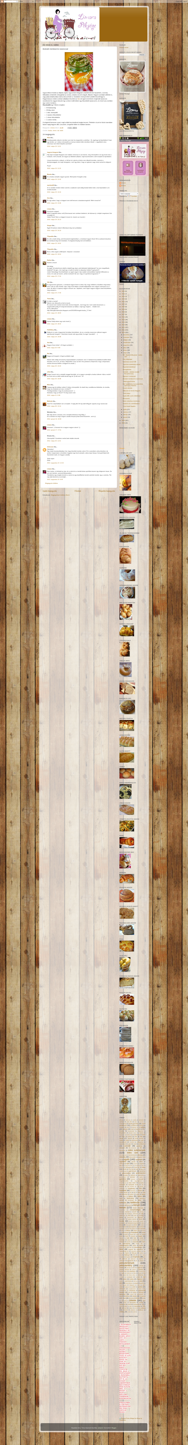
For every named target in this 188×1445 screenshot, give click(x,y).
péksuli (141, 1260)
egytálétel (122, 1161)
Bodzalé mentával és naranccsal (133, 379)
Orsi (48, 198)
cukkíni (127, 1140)
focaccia (121, 1167)
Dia (48, 353)
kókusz (121, 1217)
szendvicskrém (132, 1288)
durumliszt (122, 1150)
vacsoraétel (133, 1302)
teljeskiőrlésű (140, 1294)
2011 (123, 330)
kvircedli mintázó (131, 1228)
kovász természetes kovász (136, 1221)
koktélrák (141, 1215)
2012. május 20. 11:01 (54, 441)
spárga (136, 1283)
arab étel (129, 1122)
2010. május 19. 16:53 (54, 254)
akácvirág (128, 1120)
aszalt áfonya (123, 1123)
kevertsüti (121, 1213)
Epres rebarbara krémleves (131, 401)
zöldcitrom (133, 1310)
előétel (141, 1161)
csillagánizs (140, 1142)
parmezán (122, 1260)
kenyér (122, 1207)
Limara (49, 209)
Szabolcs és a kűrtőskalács (131, 403)
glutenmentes (126, 1173)
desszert (122, 1148)
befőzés (124, 1129)
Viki (48, 282)
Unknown (50, 447)
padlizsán (124, 1259)
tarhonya (141, 1292)
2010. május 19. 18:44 (54, 324)
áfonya (121, 1120)
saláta (132, 1279)
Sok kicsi (135, 1281)
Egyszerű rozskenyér (129, 376)
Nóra (48, 384)
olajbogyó (127, 1255)
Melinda (49, 401)
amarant (141, 1120)
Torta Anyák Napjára (129, 406)
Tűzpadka (50, 236)
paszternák (130, 1260)
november (126, 337)
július (125, 347)
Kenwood (129, 1205)
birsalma (121, 1131)
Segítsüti (139, 1279)
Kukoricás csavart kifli (129, 362)
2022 (123, 301)
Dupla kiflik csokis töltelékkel (131, 396)
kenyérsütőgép (135, 1210)
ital (58, 130)
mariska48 (50, 185)
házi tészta (140, 1186)
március (125, 412)
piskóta (121, 1267)
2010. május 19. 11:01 (54, 146)
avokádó (121, 1127)
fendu (131, 1165)
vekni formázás (123, 1306)
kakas (124, 1196)
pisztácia (129, 1267)
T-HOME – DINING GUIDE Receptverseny (131, 372)
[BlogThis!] (70, 128)
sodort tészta (128, 1281)
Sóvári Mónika (128, 1283)
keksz (139, 1200)
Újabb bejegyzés (50, 491)
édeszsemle (132, 1157)
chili (141, 1136)
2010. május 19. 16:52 (54, 243)
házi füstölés (130, 1186)
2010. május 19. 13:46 (54, 203)
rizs (144, 1273)
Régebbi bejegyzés (107, 491)
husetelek (122, 1190)
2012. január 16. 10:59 (54, 419)
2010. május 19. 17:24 (54, 276)
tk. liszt (123, 1298)
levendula (134, 1232)
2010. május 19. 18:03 (54, 313)
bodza (50, 130)
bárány (128, 1127)
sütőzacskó (122, 1289)
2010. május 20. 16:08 (54, 378)
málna (128, 1240)
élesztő (133, 1161)
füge (137, 1169)
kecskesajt (131, 1200)
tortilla (144, 1298)
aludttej (134, 1120)
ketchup (141, 1211)
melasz (134, 1245)
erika (48, 372)
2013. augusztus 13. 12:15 (55, 463)
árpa (136, 1121)
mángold (121, 1241)
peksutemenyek (126, 1263)
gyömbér (132, 1177)
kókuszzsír (122, 1219)
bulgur (123, 1136)
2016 (123, 317)
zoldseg (143, 1308)
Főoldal (78, 491)
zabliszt (131, 1308)
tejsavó (132, 1294)
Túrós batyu (126, 393)
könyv (121, 1225)
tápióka (134, 1292)
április (125, 409)
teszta (127, 1296)
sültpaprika (131, 1285)
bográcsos (122, 1134)
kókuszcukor (130, 1217)
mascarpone (126, 1243)
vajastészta (122, 1304)
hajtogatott (122, 1184)
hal (142, 1184)
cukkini (121, 1140)
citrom (55, 130)
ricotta (139, 1273)
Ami (48, 342)
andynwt (100, 1428)
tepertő (121, 1296)
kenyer (137, 1205)
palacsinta (133, 1258)
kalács (139, 1196)
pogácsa (139, 1267)
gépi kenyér (132, 1171)
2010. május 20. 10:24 (54, 366)
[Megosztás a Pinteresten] (76, 128)
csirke (129, 1144)
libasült (131, 1234)
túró (144, 1300)
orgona (143, 1255)
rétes (134, 1273)
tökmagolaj (124, 1300)
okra (120, 1255)
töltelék (132, 1300)
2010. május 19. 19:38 (54, 336)
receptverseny (141, 1271)
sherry (121, 1281)
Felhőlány (50, 330)
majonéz (121, 1238)
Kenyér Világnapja (138, 1208)
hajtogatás (140, 1182)
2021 (123, 304)
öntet (122, 1257)
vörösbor (124, 1308)
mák (128, 1238)
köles (142, 1223)
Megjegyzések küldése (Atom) (60, 495)
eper (128, 1163)
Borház (138, 1134)
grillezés (133, 1175)
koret (140, 1219)
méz (130, 1247)
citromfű (130, 1138)
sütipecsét (127, 1287)
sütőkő (134, 1287)
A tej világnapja (127, 359)
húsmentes (132, 1190)
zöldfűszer (140, 1310)
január (125, 417)
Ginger (49, 225)
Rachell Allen (123, 1271)
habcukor (133, 1179)
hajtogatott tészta (133, 1184)
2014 (123, 322)
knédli (134, 1215)
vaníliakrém (136, 1304)
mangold (142, 1240)
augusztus (126, 345)
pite (134, 1267)
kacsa (137, 1194)
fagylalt (142, 1163)
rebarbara (132, 1271)
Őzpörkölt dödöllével (129, 367)
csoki (134, 1144)
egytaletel (139, 1159)
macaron (133, 1236)
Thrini (49, 298)
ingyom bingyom (52, 152)
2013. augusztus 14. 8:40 (55, 479)
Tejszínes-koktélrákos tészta (131, 364)
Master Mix (139, 1243)
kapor (120, 1198)
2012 (123, 327)
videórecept (137, 1306)
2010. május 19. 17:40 (54, 293)
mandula (134, 1240)
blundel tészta (132, 1133)
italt (78, 99)
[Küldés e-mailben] (69, 128)
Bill (143, 1129)
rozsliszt (138, 1277)
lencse (143, 1230)
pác (144, 1257)
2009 (123, 420)
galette (142, 1169)
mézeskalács (138, 1247)
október (125, 340)
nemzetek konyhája (136, 1251)
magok (140, 1236)
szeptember (127, 342)
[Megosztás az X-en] (72, 128)
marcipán (135, 1241)
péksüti (141, 1265)
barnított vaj (135, 1127)
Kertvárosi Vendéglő (124, 1211)
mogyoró (130, 1249)
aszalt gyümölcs (133, 1123)
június (125, 350)
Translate (134, 196)
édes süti (132, 1152)
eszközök (135, 1163)
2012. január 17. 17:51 (54, 430)
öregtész (128, 1257)
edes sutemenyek (136, 1150)
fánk (120, 1165)
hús (140, 1188)
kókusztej (140, 1217)
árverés (141, 1121)
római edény (132, 1275)
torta (137, 1298)
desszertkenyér (132, 1148)
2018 (123, 312)
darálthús (139, 1146)
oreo (139, 1255)
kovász (121, 1221)
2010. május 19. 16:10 (54, 230)
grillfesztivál (140, 1175)
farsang (126, 1165)
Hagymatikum (122, 1182)
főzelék (124, 1169)
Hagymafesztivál (123, 1181)
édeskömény (131, 1155)
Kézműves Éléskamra (132, 1213)
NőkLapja (134, 1253)
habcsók (141, 1179)
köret (135, 1225)
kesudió (134, 1211)
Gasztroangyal (123, 1171)
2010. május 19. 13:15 (54, 192)
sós (120, 1283)
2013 (123, 324)
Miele (121, 1249)
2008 (123, 423)
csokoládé (127, 1146)
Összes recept (123, 47)
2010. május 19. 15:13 (54, 219)
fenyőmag (137, 1165)
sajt (144, 1277)
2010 (123, 332)
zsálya (129, 1311)
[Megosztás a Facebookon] (74, 128)
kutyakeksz (122, 1228)
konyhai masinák (132, 1219)
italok (61, 130)
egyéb (126, 1159)
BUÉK (143, 1134)
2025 (123, 294)
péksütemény (125, 1265)
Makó (134, 1238)
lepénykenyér (125, 1232)
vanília (129, 1304)
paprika (141, 1259)
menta (141, 1245)
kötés (142, 1225)
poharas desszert (124, 1269)
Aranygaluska (127, 369)
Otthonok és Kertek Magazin (131, 391)
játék (144, 1192)
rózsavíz (121, 1277)
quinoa (141, 1269)
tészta (134, 1296)
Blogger (114, 1428)
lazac (122, 1230)
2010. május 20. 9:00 (53, 347)
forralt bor (137, 1167)
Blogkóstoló (122, 1133)
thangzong (142, 1296)
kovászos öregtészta (133, 1223)
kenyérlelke (122, 1210)
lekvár (128, 1230)
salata (124, 1279)
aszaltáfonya (133, 1125)
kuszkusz (141, 1226)
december (126, 334)
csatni (142, 1140)
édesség (122, 1157)
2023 (123, 299)
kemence (121, 1205)
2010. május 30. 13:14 (54, 406)
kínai (129, 1215)
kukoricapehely (132, 1226)
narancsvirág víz (123, 1251)
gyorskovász (122, 1177)
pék (136, 1260)
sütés (138, 1285)
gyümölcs (122, 1179)
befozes (143, 1127)
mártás (143, 1241)
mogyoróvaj (140, 1249)
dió (141, 1148)
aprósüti (121, 1122)
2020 (123, 306)
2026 (123, 291)
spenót (142, 1283)
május (125, 353)
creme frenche (139, 1138)
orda (134, 1255)
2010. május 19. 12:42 (54, 179)
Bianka (49, 174)
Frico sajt (131, 1169)
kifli (142, 1213)
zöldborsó (125, 1310)
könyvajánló (129, 1225)
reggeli (122, 1273)
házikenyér (122, 1188)
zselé (134, 1311)
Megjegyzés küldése (51, 483)
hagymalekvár (138, 1181)
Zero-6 (136, 1308)
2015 (123, 319)
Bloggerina (140, 1131)
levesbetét (125, 1234)
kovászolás (122, 1223)
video (130, 1306)
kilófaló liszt (122, 1215)
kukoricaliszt (122, 1226)
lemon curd (137, 1230)
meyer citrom (123, 1247)
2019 (123, 309)
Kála (48, 137)
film (143, 1165)
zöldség (121, 1312)
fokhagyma (129, 1167)
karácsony (130, 1198)
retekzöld (129, 1273)
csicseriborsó (123, 1142)
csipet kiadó (122, 1144)
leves (143, 1232)
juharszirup (124, 1194)
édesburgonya (122, 1155)
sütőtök (140, 1287)
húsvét (140, 1190)
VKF (144, 1306)
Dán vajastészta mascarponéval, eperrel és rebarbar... (133, 384)
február (125, 414)
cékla (135, 1136)
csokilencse (141, 1144)
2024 (123, 296)
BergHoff (137, 1129)
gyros (141, 1177)
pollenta (134, 1269)
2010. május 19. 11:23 (54, 168)
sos (141, 1281)
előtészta (121, 1163)
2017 (123, 314)
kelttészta (134, 1202)
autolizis (141, 1125)
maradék (128, 1241)
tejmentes (122, 1294)
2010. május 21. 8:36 (53, 395)
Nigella (127, 1253)
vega (142, 1304)
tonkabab (131, 1298)
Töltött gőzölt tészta (129, 381)
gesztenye (142, 1171)
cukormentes (134, 1140)
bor (133, 1134)
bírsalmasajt (131, 1131)
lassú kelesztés (141, 1228)
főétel (143, 1167)
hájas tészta (132, 1182)
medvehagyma (124, 1245)
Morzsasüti (126, 398)
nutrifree (141, 1253)
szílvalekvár (132, 1290)
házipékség (131, 1188)
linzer (126, 1236)
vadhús (141, 1302)
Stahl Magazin (123, 1285)
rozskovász (130, 1277)
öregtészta (136, 1257)
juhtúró (132, 1194)
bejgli (132, 1129)
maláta (141, 1238)
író (130, 1192)
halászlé (121, 1186)
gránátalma (125, 1175)
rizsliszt (124, 1275)
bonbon (128, 1134)
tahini (129, 1292)
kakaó (143, 1194)
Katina (49, 260)
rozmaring (140, 1275)
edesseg (139, 1155)
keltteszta (122, 1202)
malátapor (122, 1240)
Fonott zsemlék (127, 388)
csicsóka (132, 1142)
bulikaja (130, 1136)
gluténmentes (140, 1173)
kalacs (131, 1196)
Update (124, 1302)
